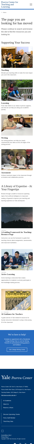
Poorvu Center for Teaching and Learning (9, 4)
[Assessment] (17, 159)
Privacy (5, 437)
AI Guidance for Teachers (12, 314)
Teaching (5, 70)
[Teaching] (17, 57)
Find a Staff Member (9, 418)
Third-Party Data (8, 421)
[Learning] (17, 90)
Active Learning (8, 274)
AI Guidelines (7, 400)
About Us (6, 404)
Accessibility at (6, 435)
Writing (4, 138)
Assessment (6, 173)
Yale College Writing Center (17, 349)
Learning (5, 103)
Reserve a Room (8, 407)
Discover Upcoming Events (11, 414)
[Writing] (17, 124)
